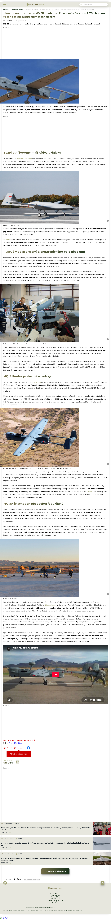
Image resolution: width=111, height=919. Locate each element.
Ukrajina (32, 879)
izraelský (37, 382)
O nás (55, 902)
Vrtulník (6, 240)
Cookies (55, 899)
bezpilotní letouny (24, 159)
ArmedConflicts (15, 743)
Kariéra (55, 897)
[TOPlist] (4, 918)
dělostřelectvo (50, 605)
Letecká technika (16, 9)
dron (26, 879)
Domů (5, 9)
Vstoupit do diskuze (19, 754)
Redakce (55, 895)
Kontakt (55, 893)
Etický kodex (55, 900)
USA (38, 879)
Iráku (90, 492)
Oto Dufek (7, 21)
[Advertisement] (55, 43)
